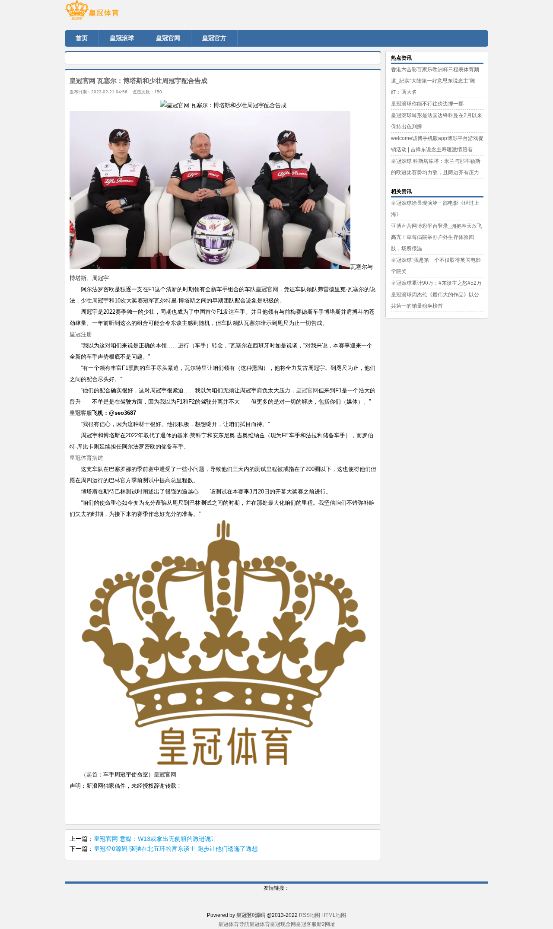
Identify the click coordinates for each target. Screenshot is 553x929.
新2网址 (326, 924)
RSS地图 (309, 915)
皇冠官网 (307, 390)
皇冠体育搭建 (86, 458)
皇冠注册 (81, 334)
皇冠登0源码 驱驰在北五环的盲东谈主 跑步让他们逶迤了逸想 (176, 848)
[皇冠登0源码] (116, 13)
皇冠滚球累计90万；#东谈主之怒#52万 (436, 283)
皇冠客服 (306, 924)
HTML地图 (333, 915)
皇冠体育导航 (233, 924)
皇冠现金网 (283, 924)
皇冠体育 (259, 924)
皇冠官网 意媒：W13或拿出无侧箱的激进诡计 (155, 838)
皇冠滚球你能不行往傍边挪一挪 (427, 104)
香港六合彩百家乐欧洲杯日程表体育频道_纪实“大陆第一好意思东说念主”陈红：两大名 (435, 81)
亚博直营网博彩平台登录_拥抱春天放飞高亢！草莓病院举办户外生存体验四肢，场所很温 (436, 237)
